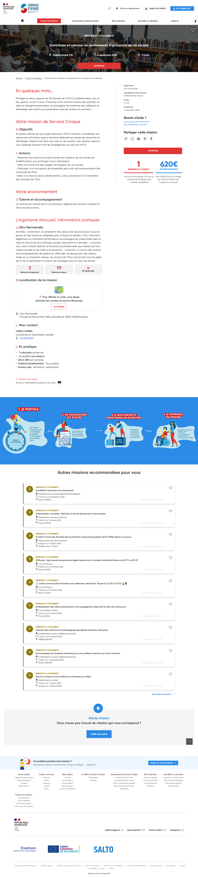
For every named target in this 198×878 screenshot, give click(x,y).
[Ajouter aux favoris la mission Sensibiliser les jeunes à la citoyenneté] (170, 488)
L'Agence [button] (175, 21)
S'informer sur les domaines (24, 806)
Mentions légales (46, 866)
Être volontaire (118, 21)
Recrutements (171, 866)
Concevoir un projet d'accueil (173, 777)
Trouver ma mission (49, 21)
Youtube (46, 786)
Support (183, 866)
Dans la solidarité (23, 801)
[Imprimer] (59, 382)
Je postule (153, 151)
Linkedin (46, 780)
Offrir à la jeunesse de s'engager (124, 783)
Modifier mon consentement (113, 866)
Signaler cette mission (28, 379)
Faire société (124, 789)
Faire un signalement (161, 763)
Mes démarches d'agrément (173, 780)
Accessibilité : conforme (96, 868)
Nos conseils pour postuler (135, 124)
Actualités (93, 780)
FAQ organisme (173, 786)
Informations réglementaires (136, 866)
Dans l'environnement (23, 803)
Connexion (24, 783)
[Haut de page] (189, 741)
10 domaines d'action (150, 780)
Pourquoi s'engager (150, 777)
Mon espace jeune (150, 783)
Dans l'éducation (23, 798)
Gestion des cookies (92, 866)
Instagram (46, 783)
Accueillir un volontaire (148, 21)
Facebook (46, 777)
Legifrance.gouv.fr (67, 786)
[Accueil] (22, 21)
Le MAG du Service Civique (93, 774)
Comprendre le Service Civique (85, 21)
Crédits (111, 868)
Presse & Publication (24, 780)
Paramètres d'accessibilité (195, 21)
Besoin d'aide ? (24, 786)
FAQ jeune (150, 786)
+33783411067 (26, 338)
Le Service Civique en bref (124, 777)
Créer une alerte (99, 734)
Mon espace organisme (173, 783)
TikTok (46, 789)
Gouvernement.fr (67, 783)
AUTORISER (59, 306)
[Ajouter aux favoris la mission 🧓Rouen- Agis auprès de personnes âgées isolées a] (170, 558)
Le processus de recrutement (136, 121)
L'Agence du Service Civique (24, 777)
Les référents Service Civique (124, 780)
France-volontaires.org (68, 789)
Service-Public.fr (67, 780)
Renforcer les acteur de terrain (124, 786)
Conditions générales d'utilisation (25, 866)
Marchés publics (156, 866)
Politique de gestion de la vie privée (69, 866)
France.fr (68, 777)
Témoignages (93, 777)
